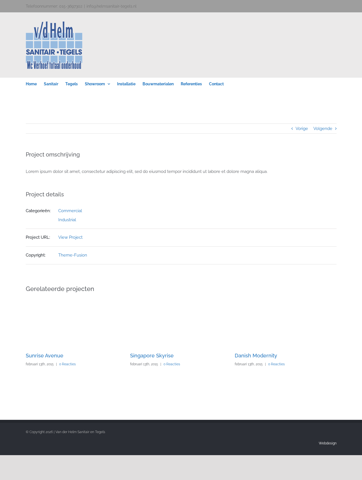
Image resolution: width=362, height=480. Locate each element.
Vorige (302, 128)
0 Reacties (67, 364)
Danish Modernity (256, 356)
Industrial (67, 219)
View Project (70, 237)
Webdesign (328, 443)
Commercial (70, 210)
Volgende (322, 128)
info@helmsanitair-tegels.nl (112, 6)
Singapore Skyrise (152, 356)
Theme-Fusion (72, 255)
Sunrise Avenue (44, 356)
